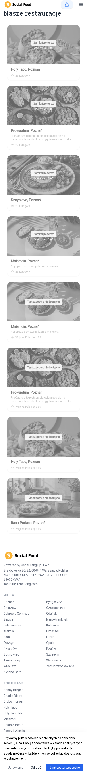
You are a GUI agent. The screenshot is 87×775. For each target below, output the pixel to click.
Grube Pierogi (13, 701)
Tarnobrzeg (12, 660)
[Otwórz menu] (80, 4)
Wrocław (10, 666)
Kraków (9, 631)
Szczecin (52, 654)
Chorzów (10, 608)
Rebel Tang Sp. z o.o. (35, 565)
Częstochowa (55, 608)
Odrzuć (36, 767)
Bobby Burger (13, 690)
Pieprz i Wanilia (14, 731)
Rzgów (51, 648)
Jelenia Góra (12, 625)
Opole (50, 643)
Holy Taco (10, 707)
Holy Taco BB (13, 713)
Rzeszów (10, 648)
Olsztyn (9, 643)
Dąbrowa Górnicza (16, 613)
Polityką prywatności (58, 748)
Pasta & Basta (13, 725)
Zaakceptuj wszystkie (64, 767)
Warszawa (53, 660)
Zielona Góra (12, 672)
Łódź (7, 637)
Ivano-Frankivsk (57, 619)
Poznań (9, 602)
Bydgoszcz (54, 602)
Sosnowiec (11, 654)
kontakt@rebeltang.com (21, 584)
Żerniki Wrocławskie (60, 666)
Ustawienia (15, 767)
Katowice (52, 625)
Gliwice (8, 619)
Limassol (52, 631)
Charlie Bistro (13, 696)
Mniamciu (10, 719)
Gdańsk (51, 613)
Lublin (50, 637)
